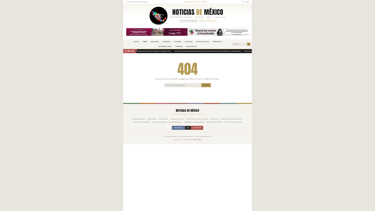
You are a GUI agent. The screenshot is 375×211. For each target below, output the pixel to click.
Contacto (215, 119)
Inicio (136, 41)
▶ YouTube (197, 127)
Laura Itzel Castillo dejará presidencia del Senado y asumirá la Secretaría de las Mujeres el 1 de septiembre (197, 51)
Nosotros (152, 119)
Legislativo (191, 46)
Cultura (189, 41)
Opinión (179, 46)
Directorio (163, 119)
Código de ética (177, 119)
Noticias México (197, 12)
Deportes (217, 41)
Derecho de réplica (215, 122)
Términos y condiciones (194, 122)
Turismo (177, 41)
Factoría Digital (197, 139)
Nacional (155, 41)
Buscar (206, 85)
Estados (166, 41)
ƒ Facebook (178, 127)
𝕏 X (188, 127)
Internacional (165, 46)
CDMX (145, 41)
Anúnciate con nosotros (232, 119)
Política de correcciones (197, 119)
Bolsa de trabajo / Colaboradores (167, 122)
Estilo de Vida (202, 41)
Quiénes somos (138, 119)
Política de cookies (233, 122)
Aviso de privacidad (141, 122)
